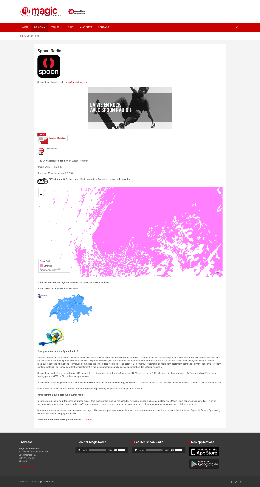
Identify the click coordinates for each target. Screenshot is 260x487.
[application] (102, 450)
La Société (85, 27)
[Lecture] (79, 450)
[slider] (122, 449)
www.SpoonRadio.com (77, 82)
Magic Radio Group (46, 481)
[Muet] (115, 450)
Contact (103, 27)
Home (25, 27)
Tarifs (55, 27)
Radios (38, 27)
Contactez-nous (27, 466)
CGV (70, 27)
